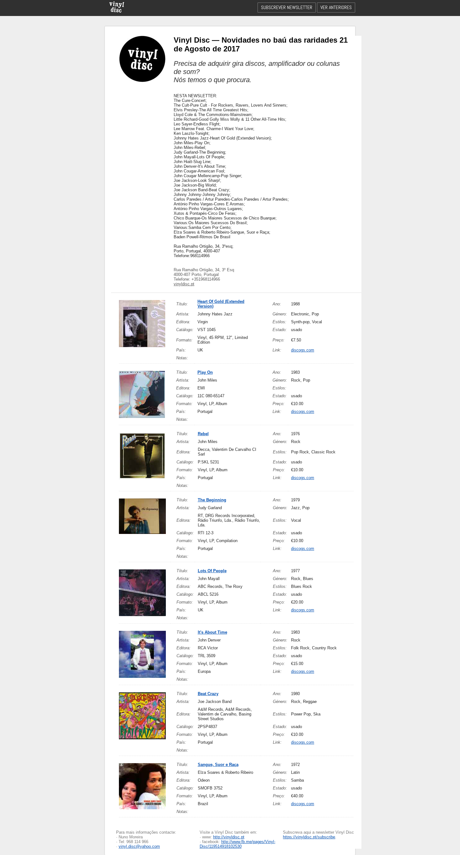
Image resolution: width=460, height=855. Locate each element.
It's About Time (212, 632)
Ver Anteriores (336, 7)
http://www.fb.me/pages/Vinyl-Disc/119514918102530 (237, 844)
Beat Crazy (208, 693)
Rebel (203, 433)
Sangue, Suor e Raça (218, 764)
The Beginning (212, 500)
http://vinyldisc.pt (228, 837)
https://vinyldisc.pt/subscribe (309, 837)
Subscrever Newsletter (286, 7)
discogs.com (302, 350)
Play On (205, 372)
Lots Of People (212, 570)
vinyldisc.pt (184, 284)
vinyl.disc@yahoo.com (139, 846)
